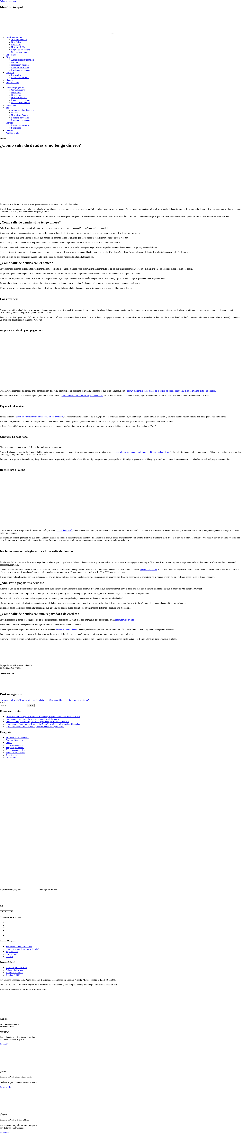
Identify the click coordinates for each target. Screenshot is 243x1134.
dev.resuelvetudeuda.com (67, 629)
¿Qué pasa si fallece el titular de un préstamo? (68, 700)
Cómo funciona (18, 90)
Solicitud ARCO (13, 975)
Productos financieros (15, 752)
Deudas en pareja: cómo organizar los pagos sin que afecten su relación (37, 721)
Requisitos (16, 44)
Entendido (4, 1044)
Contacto (10, 72)
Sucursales (16, 75)
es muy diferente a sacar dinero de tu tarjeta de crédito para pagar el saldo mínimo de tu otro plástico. (171, 391)
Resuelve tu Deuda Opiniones (19, 946)
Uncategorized (12, 757)
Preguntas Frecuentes (20, 49)
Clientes (9, 80)
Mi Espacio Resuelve (30, 890)
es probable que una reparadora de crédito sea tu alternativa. (142, 452)
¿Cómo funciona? (19, 39)
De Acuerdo (5, 1087)
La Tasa (9, 956)
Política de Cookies (14, 972)
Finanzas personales (20, 67)
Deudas (14, 62)
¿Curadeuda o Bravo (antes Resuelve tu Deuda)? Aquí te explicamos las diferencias (43, 724)
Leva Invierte (11, 954)
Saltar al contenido (8, 1)
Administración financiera (22, 60)
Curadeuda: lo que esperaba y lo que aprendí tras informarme (33, 719)
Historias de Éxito (19, 47)
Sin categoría (11, 755)
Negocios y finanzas (20, 65)
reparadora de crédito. (124, 620)
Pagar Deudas (12, 951)
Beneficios (16, 42)
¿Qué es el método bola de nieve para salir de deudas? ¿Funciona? (35, 726)
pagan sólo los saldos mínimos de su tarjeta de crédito (39, 416)
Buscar (3, 702)
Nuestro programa (14, 37)
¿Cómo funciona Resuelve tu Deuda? (22, 949)
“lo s (59, 530)
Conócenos (11, 55)
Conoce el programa (15, 87)
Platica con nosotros (20, 77)
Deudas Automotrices (20, 52)
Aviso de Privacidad (14, 970)
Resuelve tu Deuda (148, 569)
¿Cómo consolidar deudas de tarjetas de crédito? (82, 395)
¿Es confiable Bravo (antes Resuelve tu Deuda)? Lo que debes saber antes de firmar (43, 716)
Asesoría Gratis (12, 82)
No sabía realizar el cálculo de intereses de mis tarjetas (24, 700)
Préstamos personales (20, 70)
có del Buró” (67, 530)
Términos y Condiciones (16, 967)
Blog (8, 57)
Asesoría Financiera (14, 740)
